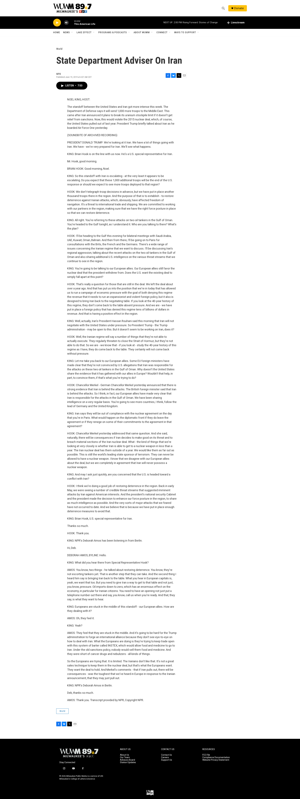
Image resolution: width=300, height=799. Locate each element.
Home (56, 32)
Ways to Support (185, 32)
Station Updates (128, 762)
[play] (57, 22)
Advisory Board (127, 760)
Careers (165, 757)
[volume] (66, 22)
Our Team (125, 757)
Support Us (166, 760)
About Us (124, 755)
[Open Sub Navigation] (72, 32)
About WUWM (142, 32)
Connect (162, 32)
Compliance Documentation (216, 757)
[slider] (71, 22)
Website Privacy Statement (215, 760)
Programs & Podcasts (112, 32)
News (66, 32)
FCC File (206, 755)
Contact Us (166, 755)
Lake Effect (84, 32)
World (59, 48)
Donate (239, 8)
